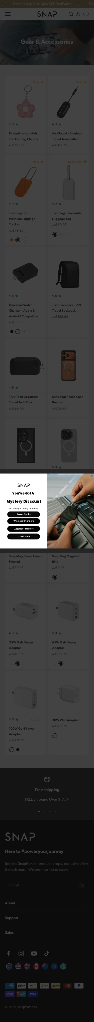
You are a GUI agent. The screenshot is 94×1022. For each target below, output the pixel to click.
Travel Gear (23, 536)
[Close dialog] (91, 476)
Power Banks (23, 514)
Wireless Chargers (24, 521)
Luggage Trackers (23, 528)
